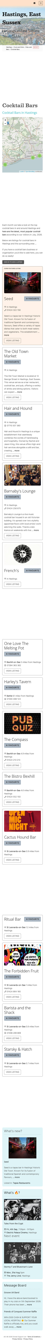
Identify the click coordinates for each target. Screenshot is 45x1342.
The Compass (16, 739)
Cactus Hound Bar (20, 837)
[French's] (22, 554)
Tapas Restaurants (21, 1183)
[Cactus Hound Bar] (22, 821)
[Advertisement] (22, 77)
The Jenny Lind (14, 1276)
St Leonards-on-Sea (16, 851)
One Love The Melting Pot (16, 646)
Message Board (15, 1285)
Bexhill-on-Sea (13, 662)
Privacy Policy (28, 1339)
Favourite (32, 298)
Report (36, 47)
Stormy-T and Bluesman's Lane (18, 1266)
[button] (41, 3)
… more (18, 392)
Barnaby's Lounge (19, 491)
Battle (9, 696)
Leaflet (22, 171)
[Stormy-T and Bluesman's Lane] (22, 1252)
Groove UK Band (11, 1292)
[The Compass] (22, 723)
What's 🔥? (12, 1193)
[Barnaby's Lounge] (22, 475)
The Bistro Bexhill (19, 776)
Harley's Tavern (17, 681)
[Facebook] (34, 3)
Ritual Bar (12, 919)
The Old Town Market (16, 354)
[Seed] (22, 282)
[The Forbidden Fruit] (22, 955)
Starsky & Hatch (18, 1049)
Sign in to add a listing (13, 262)
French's (11, 570)
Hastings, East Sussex (21, 18)
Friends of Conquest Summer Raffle (20, 1311)
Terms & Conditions (34, 1337)
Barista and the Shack (17, 1010)
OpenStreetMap (30, 171)
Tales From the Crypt (13, 1223)
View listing (12, 340)
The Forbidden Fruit (21, 971)
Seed (8, 298)
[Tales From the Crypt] (22, 1209)
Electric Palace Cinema (17, 1232)
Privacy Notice (17, 1339)
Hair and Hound (18, 408)
